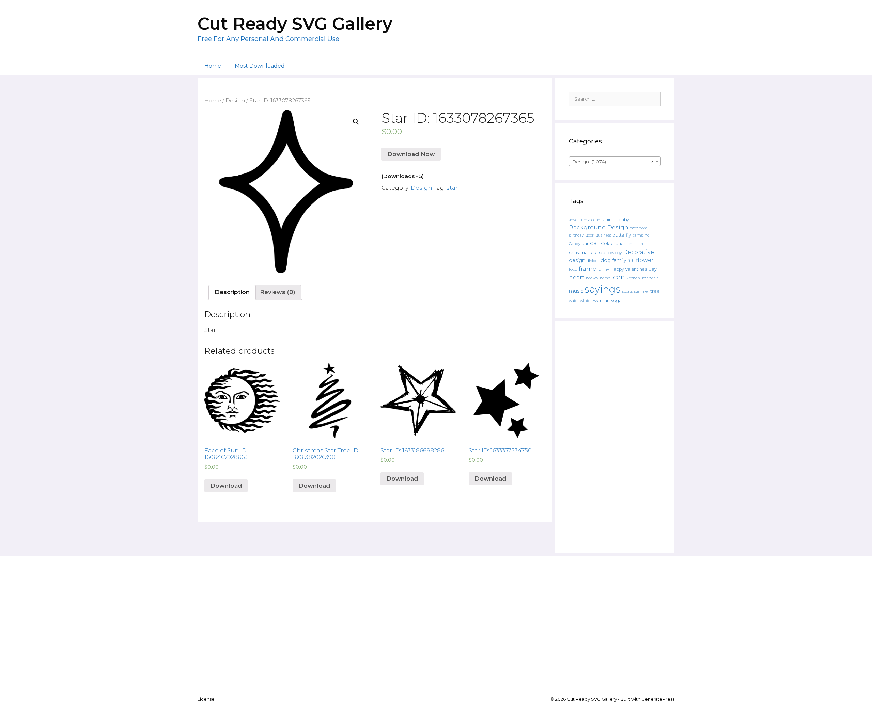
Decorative (638, 251)
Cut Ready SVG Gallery (295, 23)
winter (586, 301)
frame (587, 268)
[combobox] (615, 161)
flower (645, 260)
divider (593, 260)
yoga (616, 300)
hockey (592, 278)
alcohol (594, 219)
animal (610, 219)
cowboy (614, 252)
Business (603, 235)
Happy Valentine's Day (633, 269)
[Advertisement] (615, 437)
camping (641, 235)
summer (641, 291)
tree (655, 291)
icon (618, 277)
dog (606, 260)
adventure (578, 220)
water (574, 300)
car (585, 243)
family (619, 260)
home (605, 278)
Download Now (411, 154)
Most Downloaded (260, 66)
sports (627, 291)
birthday (576, 235)
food (573, 269)
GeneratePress (657, 699)
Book (589, 235)
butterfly (621, 235)
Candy (574, 244)
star (452, 187)
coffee (598, 252)
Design (235, 100)
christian (635, 244)
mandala (650, 278)
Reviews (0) (277, 292)
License (206, 699)
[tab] (232, 292)
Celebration (613, 243)
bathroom (639, 228)
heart (577, 277)
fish (631, 260)
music (576, 291)
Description (232, 292)
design (577, 260)
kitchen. (633, 278)
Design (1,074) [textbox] (613, 161)
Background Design (598, 227)
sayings (603, 289)
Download (226, 485)
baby (624, 219)
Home (212, 66)
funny (603, 269)
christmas (579, 252)
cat (595, 242)
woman (601, 300)
